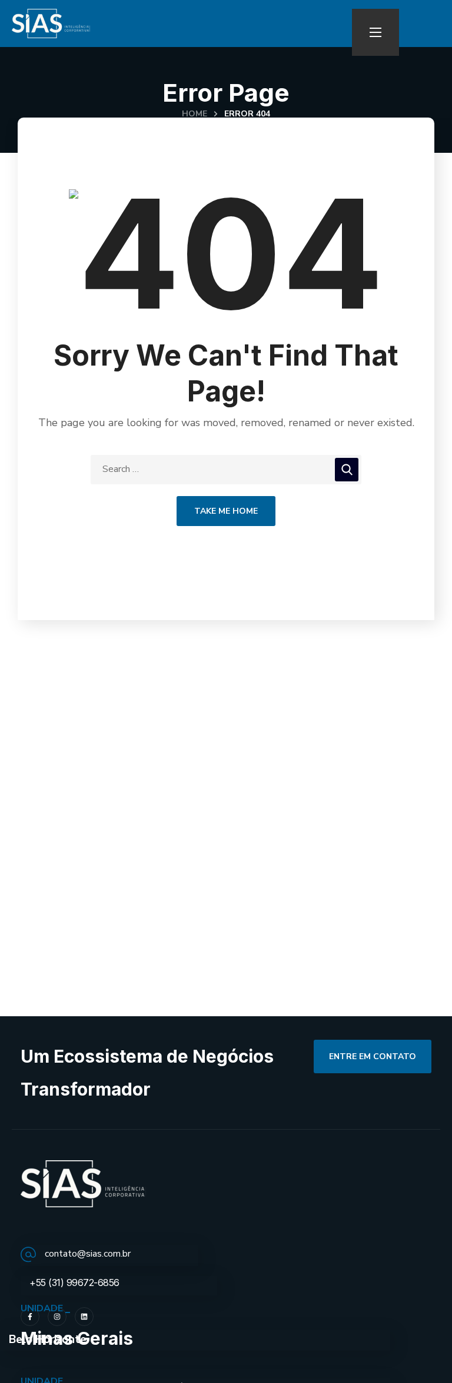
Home (194, 113)
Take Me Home (226, 511)
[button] (372, 1056)
